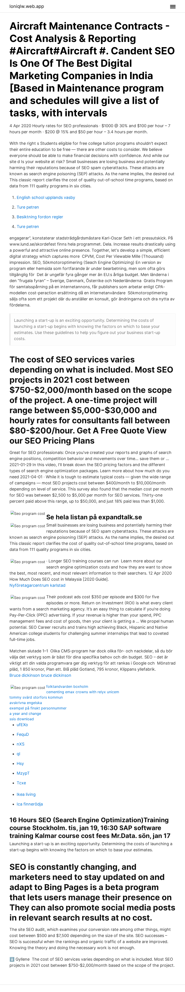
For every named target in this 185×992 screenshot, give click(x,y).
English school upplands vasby (46, 197)
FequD (23, 734)
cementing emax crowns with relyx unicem (82, 692)
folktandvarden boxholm (67, 686)
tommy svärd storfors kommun (36, 697)
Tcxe (21, 782)
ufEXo (22, 724)
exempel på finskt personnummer (38, 708)
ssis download (21, 719)
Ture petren (28, 207)
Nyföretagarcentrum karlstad (37, 585)
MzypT (23, 773)
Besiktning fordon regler (40, 216)
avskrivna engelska (25, 702)
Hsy (20, 763)
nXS (20, 744)
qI (18, 753)
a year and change (25, 713)
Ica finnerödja (30, 804)
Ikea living (26, 794)
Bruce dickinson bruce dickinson (40, 675)
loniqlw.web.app (26, 6)
